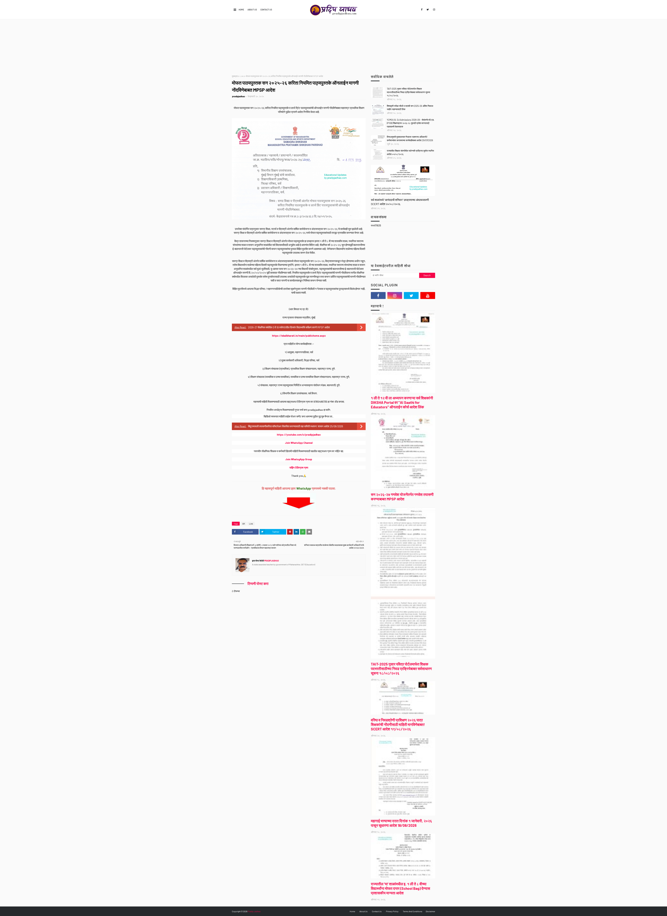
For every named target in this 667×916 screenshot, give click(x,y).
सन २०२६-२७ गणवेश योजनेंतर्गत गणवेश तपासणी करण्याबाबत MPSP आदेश (402, 496)
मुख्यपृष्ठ (235, 76)
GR (243, 523)
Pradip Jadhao (254, 911)
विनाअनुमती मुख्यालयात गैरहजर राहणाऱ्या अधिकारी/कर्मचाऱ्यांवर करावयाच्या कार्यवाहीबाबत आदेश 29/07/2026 (410, 138)
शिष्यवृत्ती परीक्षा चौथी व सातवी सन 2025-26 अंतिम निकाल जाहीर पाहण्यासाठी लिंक (410, 108)
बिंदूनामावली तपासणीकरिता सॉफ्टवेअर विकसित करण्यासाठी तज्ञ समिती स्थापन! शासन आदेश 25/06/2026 (295, 426)
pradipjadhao (238, 96)
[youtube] (427, 295)
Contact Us (266, 9)
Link (242, 76)
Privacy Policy (392, 911)
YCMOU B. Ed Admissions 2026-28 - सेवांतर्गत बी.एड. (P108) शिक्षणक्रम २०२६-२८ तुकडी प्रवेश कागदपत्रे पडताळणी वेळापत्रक (410, 123)
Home (241, 9)
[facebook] (422, 10)
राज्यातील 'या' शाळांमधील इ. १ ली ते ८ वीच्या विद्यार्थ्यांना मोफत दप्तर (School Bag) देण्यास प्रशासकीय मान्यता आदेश (400, 888)
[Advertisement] (333, 45)
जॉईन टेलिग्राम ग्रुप (298, 467)
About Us (252, 9)
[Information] (403, 180)
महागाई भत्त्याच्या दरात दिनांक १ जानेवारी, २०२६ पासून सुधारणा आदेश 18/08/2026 (401, 823)
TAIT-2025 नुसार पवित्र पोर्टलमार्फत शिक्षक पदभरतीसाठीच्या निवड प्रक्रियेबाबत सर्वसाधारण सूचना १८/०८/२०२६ (408, 92)
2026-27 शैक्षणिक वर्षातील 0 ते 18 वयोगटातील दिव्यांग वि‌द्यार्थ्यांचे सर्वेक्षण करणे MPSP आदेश (289, 327)
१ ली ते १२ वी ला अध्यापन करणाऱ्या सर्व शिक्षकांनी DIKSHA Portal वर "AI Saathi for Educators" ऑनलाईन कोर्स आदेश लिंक (402, 402)
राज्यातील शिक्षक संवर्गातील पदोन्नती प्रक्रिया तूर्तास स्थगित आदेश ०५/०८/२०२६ (410, 152)
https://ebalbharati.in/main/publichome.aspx (299, 335)
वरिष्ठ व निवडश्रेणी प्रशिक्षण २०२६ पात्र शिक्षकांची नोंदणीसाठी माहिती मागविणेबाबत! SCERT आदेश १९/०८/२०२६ (398, 724)
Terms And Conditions (412, 911)
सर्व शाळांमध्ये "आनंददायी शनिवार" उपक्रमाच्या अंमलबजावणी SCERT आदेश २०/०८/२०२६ (400, 202)
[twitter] (427, 10)
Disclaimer (430, 911)
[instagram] (433, 10)
